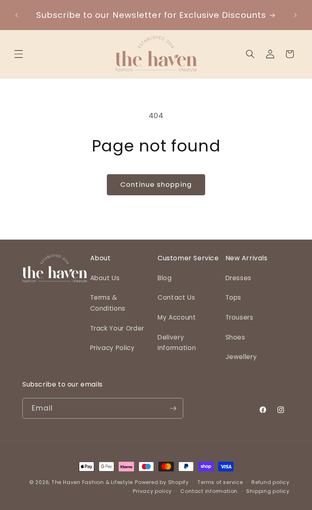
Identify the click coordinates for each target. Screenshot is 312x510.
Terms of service (220, 482)
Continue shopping (156, 184)
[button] (18, 54)
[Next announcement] (295, 15)
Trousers (239, 317)
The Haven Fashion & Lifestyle (92, 482)
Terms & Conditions (108, 303)
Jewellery (241, 356)
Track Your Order (117, 328)
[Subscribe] (173, 408)
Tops (233, 297)
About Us (105, 278)
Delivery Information (177, 342)
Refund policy (270, 482)
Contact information (209, 491)
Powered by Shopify (162, 482)
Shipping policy (268, 491)
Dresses (238, 278)
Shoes (235, 337)
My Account (177, 317)
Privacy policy (152, 491)
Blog (165, 278)
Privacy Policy (112, 348)
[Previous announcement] (17, 15)
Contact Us (176, 297)
